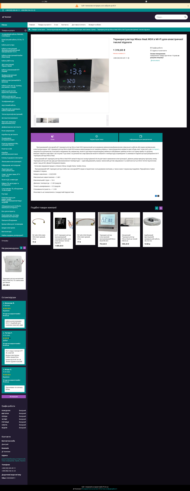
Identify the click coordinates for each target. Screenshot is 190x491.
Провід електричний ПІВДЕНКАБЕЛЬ (9, 75)
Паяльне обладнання (9, 220)
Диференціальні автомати (11, 127)
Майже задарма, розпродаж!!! (12, 235)
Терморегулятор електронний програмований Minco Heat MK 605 (107, 238)
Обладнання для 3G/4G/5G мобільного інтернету (11, 206)
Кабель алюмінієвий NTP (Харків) (10, 70)
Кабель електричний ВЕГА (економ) (11, 81)
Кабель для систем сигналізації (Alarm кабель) (11, 97)
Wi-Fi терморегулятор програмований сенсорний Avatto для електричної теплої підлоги (63, 239)
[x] (158, 196)
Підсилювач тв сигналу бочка (14, 388)
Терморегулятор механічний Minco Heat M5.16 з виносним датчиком (13, 280)
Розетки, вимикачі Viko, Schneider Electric (10, 144)
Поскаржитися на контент (90, 489)
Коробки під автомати (10, 134)
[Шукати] (185, 17)
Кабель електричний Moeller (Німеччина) (12, 56)
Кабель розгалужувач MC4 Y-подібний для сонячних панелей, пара (14, 323)
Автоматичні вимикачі (10, 118)
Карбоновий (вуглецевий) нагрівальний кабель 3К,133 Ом (152, 238)
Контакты (65, 25)
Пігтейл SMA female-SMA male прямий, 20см (84, 237)
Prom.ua (105, 487)
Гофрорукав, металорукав (11, 165)
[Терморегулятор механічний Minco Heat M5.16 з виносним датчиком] (14, 264)
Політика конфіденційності (108, 489)
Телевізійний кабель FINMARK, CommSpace (12, 35)
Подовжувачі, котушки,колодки (8, 139)
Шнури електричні (8, 228)
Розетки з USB (7, 149)
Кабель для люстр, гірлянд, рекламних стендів (12, 86)
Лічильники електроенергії (11, 161)
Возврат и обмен (95, 25)
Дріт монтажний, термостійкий (8, 65)
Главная (32, 25)
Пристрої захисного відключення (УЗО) (9, 122)
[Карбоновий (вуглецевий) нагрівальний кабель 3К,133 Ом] (153, 222)
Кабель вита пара (8, 45)
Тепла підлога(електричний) (57, 29)
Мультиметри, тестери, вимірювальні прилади (10, 215)
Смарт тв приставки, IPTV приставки (11, 175)
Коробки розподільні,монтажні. (10, 153)
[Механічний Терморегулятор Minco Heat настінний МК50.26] (130, 222)
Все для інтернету (8, 211)
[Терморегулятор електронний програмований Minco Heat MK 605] (108, 222)
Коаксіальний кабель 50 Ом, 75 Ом (13, 40)
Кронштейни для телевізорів (12, 224)
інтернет (156, 149)
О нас (56, 25)
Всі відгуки (14, 396)
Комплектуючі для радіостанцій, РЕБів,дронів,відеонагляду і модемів (12, 200)
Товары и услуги (44, 25)
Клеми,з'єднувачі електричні (12, 158)
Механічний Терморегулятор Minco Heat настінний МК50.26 (129, 238)
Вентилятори (6, 231)
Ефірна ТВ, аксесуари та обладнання (10, 184)
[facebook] (156, 196)
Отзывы (5, 241)
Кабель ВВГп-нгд (8, 61)
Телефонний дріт (8, 101)
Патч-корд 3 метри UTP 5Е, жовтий (14, 352)
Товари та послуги (38, 29)
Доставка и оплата (78, 25)
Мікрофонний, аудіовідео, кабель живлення (11, 109)
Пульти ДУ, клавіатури (10, 180)
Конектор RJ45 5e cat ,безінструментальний (14, 360)
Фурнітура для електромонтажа (8, 169)
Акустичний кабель (9, 105)
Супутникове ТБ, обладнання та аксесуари (12, 189)
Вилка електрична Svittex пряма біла (12, 356)
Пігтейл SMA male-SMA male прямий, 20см (39, 237)
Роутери (5, 194)
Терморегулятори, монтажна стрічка (82, 29)
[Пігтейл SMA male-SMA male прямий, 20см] (40, 222)
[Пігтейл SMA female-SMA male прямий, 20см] (85, 222)
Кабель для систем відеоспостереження (9, 91)
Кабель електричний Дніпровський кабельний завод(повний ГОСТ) (11, 50)
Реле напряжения (8, 131)
